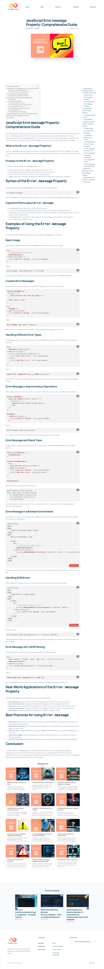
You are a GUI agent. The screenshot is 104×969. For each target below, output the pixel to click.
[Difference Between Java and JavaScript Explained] (52, 901)
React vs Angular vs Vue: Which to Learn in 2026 (25, 910)
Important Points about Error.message (19, 95)
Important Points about (90, 117)
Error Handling (29, 28)
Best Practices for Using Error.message (18, 115)
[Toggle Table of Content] (37, 86)
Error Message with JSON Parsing (18, 111)
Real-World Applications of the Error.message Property (22, 113)
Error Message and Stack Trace (17, 106)
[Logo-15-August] (13, 1)
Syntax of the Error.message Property (18, 94)
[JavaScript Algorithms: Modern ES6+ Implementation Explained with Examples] (78, 900)
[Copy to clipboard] (78, 192)
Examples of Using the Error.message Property (20, 97)
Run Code (73, 565)
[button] (16, 907)
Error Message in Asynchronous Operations (21, 104)
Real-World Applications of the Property (88, 172)
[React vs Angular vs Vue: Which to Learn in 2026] (26, 900)
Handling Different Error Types (17, 103)
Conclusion (11, 117)
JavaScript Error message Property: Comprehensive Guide (23, 88)
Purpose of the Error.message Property (19, 92)
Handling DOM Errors (15, 110)
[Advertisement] (52, 72)
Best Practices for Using (88, 178)
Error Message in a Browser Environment (20, 108)
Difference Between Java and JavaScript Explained (51, 913)
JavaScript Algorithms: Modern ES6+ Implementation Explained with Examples (77, 913)
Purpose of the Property (89, 104)
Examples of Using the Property (88, 124)
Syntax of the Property (87, 111)
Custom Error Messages (16, 101)
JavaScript (36, 28)
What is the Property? (88, 97)
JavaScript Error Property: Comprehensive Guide (89, 91)
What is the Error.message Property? (19, 90)
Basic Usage (13, 99)
